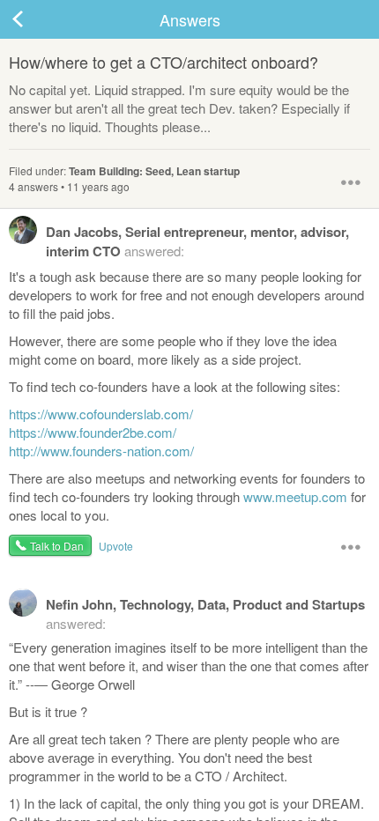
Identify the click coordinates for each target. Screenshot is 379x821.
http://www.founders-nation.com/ (101, 450)
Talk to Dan (57, 545)
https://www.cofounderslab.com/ (101, 413)
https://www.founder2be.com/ (92, 432)
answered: (197, 241)
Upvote (116, 545)
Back (35, 19)
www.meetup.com (295, 496)
